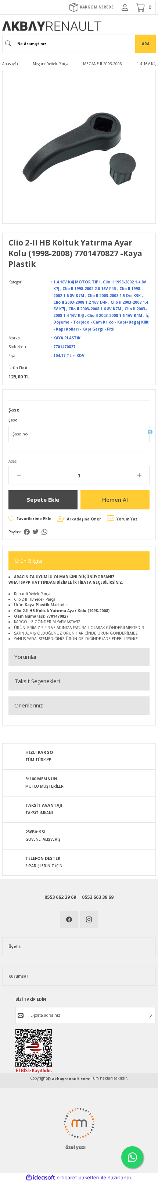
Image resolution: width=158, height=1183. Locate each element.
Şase (12, 420)
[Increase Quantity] (139, 475)
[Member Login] (125, 7)
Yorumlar (25, 656)
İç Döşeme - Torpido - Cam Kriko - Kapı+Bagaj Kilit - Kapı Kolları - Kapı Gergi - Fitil (101, 322)
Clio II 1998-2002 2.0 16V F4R (89, 288)
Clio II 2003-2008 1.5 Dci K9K (114, 295)
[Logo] (51, 26)
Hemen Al (115, 499)
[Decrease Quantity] (19, 475)
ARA (146, 43)
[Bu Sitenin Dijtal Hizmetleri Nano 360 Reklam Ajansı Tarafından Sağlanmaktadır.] (79, 1128)
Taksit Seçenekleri (37, 681)
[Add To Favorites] (29, 518)
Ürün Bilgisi (28, 560)
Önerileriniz (28, 705)
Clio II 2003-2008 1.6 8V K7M (94, 308)
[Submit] (151, 1015)
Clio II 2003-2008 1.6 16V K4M (114, 315)
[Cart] (144, 7)
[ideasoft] (40, 1178)
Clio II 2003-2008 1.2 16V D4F (80, 302)
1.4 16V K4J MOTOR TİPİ (76, 282)
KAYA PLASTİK (66, 337)
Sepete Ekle (43, 499)
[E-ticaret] (78, 1177)
